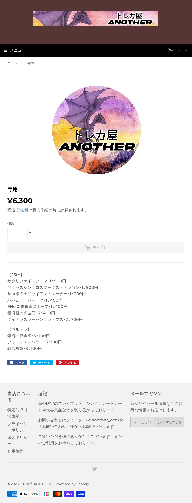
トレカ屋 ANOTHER (35, 484)
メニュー (18, 50)
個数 (11, 223)
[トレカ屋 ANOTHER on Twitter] (94, 469)
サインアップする (169, 422)
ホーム (12, 63)
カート (181, 50)
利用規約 (16, 451)
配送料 (22, 210)
